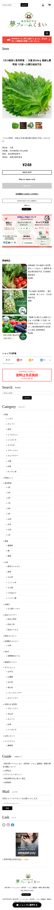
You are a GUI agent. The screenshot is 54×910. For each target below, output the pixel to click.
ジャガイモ (12, 440)
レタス (10, 419)
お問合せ (7, 771)
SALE (7, 652)
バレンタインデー (15, 693)
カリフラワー (13, 456)
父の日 (10, 682)
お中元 (10, 672)
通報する (27, 205)
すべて (8, 360)
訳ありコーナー (11, 615)
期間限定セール (14, 656)
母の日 (10, 687)
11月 (9, 524)
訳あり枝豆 (12, 619)
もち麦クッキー (14, 609)
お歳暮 (10, 677)
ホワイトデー (13, 698)
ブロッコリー (13, 450)
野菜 (6, 414)
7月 (9, 503)
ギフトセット (10, 667)
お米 (6, 562)
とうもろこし (13, 435)
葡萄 (9, 556)
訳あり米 (11, 624)
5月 (9, 493)
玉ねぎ (10, 714)
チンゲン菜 (12, 472)
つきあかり (12, 593)
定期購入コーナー (12, 641)
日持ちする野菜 (11, 704)
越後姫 (10, 545)
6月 (9, 498)
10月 (9, 519)
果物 (6, 541)
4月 (9, 487)
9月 (9, 514)
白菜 (9, 466)
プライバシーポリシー (13, 774)
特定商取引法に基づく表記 (14, 778)
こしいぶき (12, 582)
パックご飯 (12, 598)
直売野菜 (8, 483)
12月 (9, 530)
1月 (9, 535)
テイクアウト (10, 741)
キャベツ (11, 424)
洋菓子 (7, 604)
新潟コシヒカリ (14, 566)
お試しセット (10, 736)
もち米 (10, 577)
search (24, 5)
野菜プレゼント (11, 636)
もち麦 (10, 588)
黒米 (9, 572)
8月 (9, 508)
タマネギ (11, 445)
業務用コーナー (11, 662)
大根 (9, 461)
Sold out (27, 186)
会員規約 (7, 782)
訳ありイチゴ (13, 630)
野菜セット (9, 478)
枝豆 (9, 429)
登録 (7, 808)
